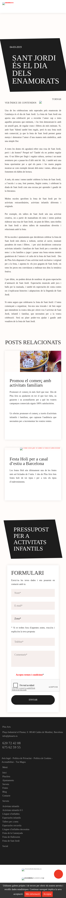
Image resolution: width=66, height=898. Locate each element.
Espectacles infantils (11, 818)
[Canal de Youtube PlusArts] (16, 852)
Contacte (6, 795)
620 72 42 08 (11, 743)
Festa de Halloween (11, 837)
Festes (5, 788)
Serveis (5, 784)
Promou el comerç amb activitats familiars (30, 383)
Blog (4, 792)
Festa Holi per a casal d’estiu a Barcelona (29, 461)
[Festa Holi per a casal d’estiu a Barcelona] (40, 449)
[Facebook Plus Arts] (5, 852)
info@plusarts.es (9, 736)
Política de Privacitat (22, 758)
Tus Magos (21, 762)
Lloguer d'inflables (11, 814)
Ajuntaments (8, 780)
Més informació (33, 894)
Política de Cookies (42, 758)
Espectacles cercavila (11, 825)
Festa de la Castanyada (12, 833)
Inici (4, 772)
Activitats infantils (10, 806)
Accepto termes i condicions (29, 675)
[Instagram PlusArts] (10, 852)
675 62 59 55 (11, 747)
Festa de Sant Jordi (11, 841)
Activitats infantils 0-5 (12, 810)
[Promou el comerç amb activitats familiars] (40, 361)
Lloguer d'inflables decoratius (15, 829)
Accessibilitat (8, 762)
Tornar (56, 99)
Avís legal (6, 758)
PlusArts (6, 776)
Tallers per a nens (10, 821)
